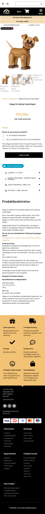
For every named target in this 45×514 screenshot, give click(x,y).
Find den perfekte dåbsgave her (22, 17)
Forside (5, 99)
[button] (41, 10)
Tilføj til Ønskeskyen (14, 166)
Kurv (19, 11)
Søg (41, 4)
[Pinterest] (14, 406)
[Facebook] (5, 406)
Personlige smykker (22, 21)
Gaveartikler (13, 99)
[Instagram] (9, 406)
